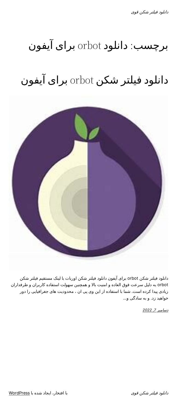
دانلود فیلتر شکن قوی (149, 11)
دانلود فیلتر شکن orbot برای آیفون (94, 80)
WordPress (19, 392)
